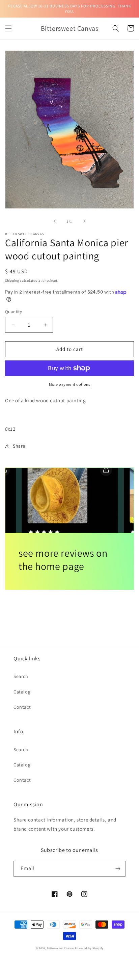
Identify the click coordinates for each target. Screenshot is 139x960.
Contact (22, 707)
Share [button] (19, 446)
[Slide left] (54, 221)
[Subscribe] (117, 869)
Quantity (13, 311)
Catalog (21, 692)
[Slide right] (84, 221)
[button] (8, 28)
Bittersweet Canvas (61, 948)
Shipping (12, 280)
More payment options (69, 384)
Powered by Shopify (89, 948)
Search (20, 676)
